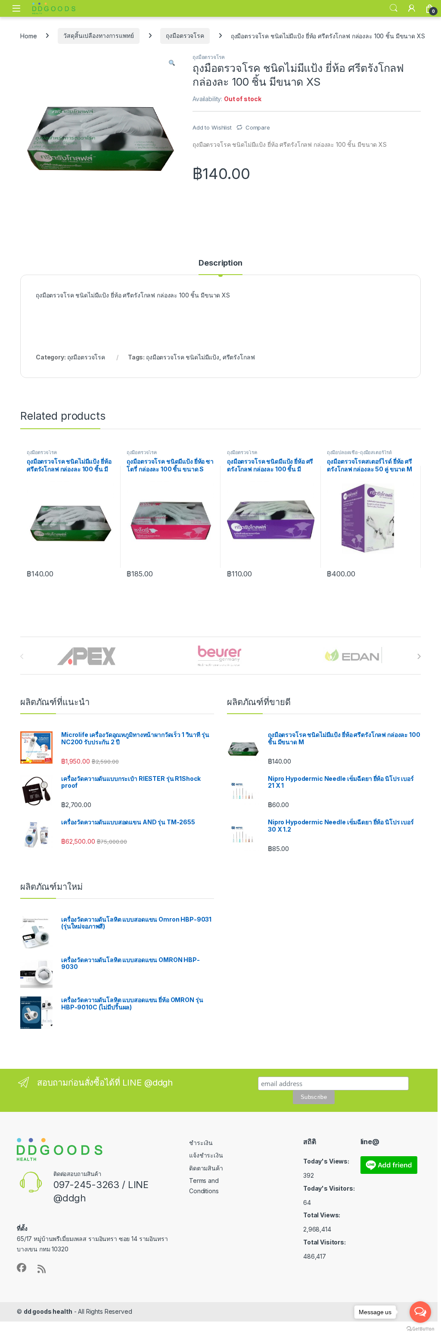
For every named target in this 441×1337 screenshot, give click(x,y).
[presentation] (419, 656)
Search (393, 8)
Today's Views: (327, 1161)
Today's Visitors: (329, 1188)
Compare (257, 127)
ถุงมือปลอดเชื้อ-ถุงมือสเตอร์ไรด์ (359, 452)
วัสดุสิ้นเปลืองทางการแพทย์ (98, 35)
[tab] (220, 267)
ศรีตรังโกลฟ (239, 357)
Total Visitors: (325, 1242)
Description (220, 263)
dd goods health (48, 1311)
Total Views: (322, 1215)
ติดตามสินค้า (206, 1168)
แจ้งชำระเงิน (206, 1155)
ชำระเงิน (201, 1142)
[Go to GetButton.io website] (420, 1328)
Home (28, 35)
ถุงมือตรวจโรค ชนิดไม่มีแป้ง (182, 357)
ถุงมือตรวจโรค (185, 35)
